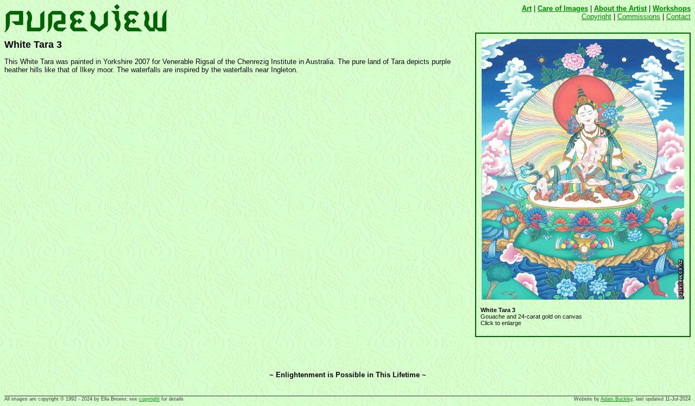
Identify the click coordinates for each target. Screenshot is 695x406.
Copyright (596, 16)
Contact (678, 16)
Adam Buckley (617, 399)
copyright (149, 399)
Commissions (638, 16)
